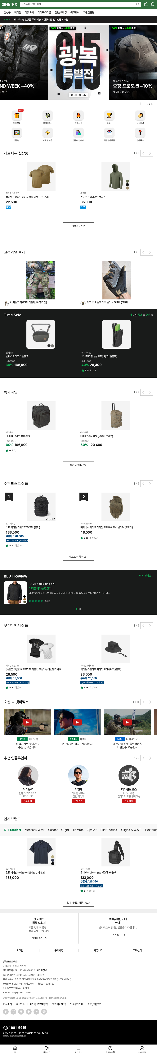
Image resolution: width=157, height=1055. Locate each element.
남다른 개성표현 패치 (31, 4)
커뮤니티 (98, 950)
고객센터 (137, 950)
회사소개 (7, 1004)
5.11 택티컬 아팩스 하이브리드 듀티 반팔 (25, 872)
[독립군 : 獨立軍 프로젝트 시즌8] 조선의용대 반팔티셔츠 (33, 669)
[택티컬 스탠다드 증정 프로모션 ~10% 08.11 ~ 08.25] (81, 62)
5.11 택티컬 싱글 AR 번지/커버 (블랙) (99, 356)
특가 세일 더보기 (78, 465)
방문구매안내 (76, 1004)
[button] (143, 153)
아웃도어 (29, 12)
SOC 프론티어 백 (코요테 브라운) (96, 436)
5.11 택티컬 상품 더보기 (78, 902)
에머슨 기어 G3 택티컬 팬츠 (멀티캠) (28, 302)
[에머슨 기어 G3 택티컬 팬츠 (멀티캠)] (40, 280)
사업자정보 (42, 970)
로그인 (19, 950)
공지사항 (58, 950)
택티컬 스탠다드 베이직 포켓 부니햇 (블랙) (100, 669)
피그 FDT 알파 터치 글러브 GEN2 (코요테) (108, 302)
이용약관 (20, 1004)
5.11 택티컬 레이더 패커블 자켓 (41, 584)
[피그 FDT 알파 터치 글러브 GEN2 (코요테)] (116, 280)
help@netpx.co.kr (21, 992)
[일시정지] (141, 104)
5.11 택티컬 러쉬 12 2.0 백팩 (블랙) (23, 527)
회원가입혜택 (59, 1004)
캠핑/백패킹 (61, 12)
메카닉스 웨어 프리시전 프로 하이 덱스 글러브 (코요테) (106, 527)
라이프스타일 (44, 12)
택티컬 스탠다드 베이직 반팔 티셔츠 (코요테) (27, 196)
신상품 (7, 12)
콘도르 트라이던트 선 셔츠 (92, 196)
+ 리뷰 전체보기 (145, 575)
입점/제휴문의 (95, 1004)
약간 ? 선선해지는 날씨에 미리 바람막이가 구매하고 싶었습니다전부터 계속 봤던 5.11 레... (69, 593)
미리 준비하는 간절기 (40, 588)
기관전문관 (88, 12)
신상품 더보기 (78, 226)
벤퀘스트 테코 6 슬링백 (17, 356)
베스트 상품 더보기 (78, 556)
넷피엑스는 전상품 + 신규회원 (36, 19)
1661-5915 (17, 1028)
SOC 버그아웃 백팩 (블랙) (18, 436)
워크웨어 (74, 12)
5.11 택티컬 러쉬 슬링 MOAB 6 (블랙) (98, 872)
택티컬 (17, 12)
